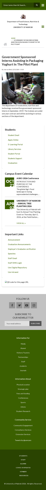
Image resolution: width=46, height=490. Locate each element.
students (23, 366)
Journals (23, 370)
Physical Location (23, 385)
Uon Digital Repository (17, 267)
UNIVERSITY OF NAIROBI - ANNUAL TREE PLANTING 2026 (29, 203)
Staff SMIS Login (15, 263)
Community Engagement (23, 425)
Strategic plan (23, 389)
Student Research (23, 411)
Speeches (12, 253)
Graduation (12, 163)
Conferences (23, 398)
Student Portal (14, 154)
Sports (23, 402)
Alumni (23, 348)
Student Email (13, 135)
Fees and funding (23, 393)
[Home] (23, 16)
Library (23, 407)
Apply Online (13, 140)
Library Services (14, 149)
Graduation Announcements (19, 244)
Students (23, 456)
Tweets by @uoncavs (23, 440)
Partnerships (23, 357)
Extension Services (23, 434)
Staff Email (12, 258)
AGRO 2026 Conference (28, 178)
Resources (23, 475)
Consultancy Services (23, 430)
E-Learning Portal (15, 144)
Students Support (15, 158)
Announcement (14, 240)
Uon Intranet (13, 272)
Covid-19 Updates (23, 467)
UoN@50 (23, 471)
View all (20, 223)
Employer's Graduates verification (22, 249)
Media (23, 344)
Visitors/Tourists (23, 353)
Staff (23, 362)
